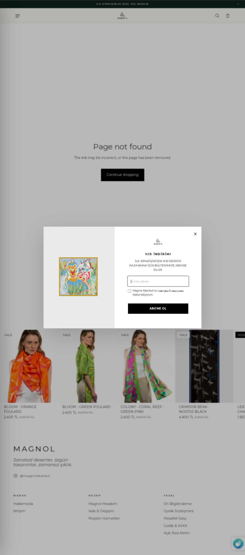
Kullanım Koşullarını (178, 291)
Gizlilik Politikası (163, 291)
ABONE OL (158, 308)
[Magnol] (158, 242)
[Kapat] (195, 234)
